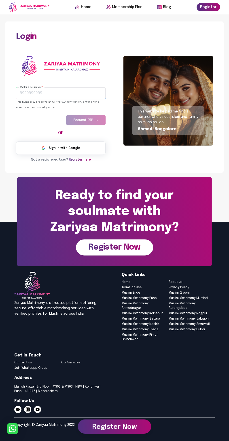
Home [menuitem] (86, 7)
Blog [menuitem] (167, 7)
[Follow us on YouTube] (37, 409)
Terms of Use (132, 287)
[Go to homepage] (29, 7)
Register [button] (208, 7)
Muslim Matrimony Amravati (189, 324)
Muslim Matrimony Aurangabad (182, 306)
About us (175, 282)
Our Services (71, 362)
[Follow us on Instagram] (27, 409)
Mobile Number (32, 87)
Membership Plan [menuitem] (127, 7)
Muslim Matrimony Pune (139, 298)
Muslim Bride (131, 292)
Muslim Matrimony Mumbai (188, 298)
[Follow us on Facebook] (17, 409)
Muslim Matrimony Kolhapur (142, 313)
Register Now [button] (114, 427)
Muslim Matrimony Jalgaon (189, 318)
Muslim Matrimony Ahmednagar (135, 306)
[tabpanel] (61, 104)
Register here (80, 159)
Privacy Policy (179, 287)
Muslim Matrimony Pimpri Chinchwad (140, 337)
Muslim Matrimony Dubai (187, 329)
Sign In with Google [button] (64, 148)
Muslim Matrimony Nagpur (188, 313)
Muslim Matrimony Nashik (140, 324)
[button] (114, 247)
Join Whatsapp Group (30, 367)
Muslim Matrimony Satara (141, 318)
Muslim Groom (179, 292)
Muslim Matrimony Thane (140, 329)
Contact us (23, 362)
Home (126, 282)
